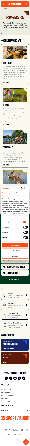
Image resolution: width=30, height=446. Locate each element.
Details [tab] (16, 193)
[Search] (26, 4)
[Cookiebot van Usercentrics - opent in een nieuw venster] (21, 188)
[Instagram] (19, 378)
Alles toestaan (15, 245)
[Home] (15, 4)
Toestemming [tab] (6, 193)
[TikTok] (10, 378)
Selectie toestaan (15, 250)
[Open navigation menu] (4, 4)
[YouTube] (15, 378)
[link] (7, 82)
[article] (15, 345)
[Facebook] (23, 378)
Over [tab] (24, 193)
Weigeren (15, 256)
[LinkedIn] (6, 378)
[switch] (25, 227)
